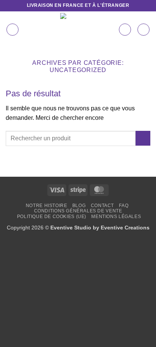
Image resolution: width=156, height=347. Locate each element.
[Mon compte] (125, 30)
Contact (102, 205)
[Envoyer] (143, 138)
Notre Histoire (46, 205)
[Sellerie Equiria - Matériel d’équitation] (77, 29)
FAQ (123, 205)
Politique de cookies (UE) (51, 216)
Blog (79, 205)
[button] (12, 30)
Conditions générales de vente (78, 211)
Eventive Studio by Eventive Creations (100, 228)
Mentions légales (116, 216)
